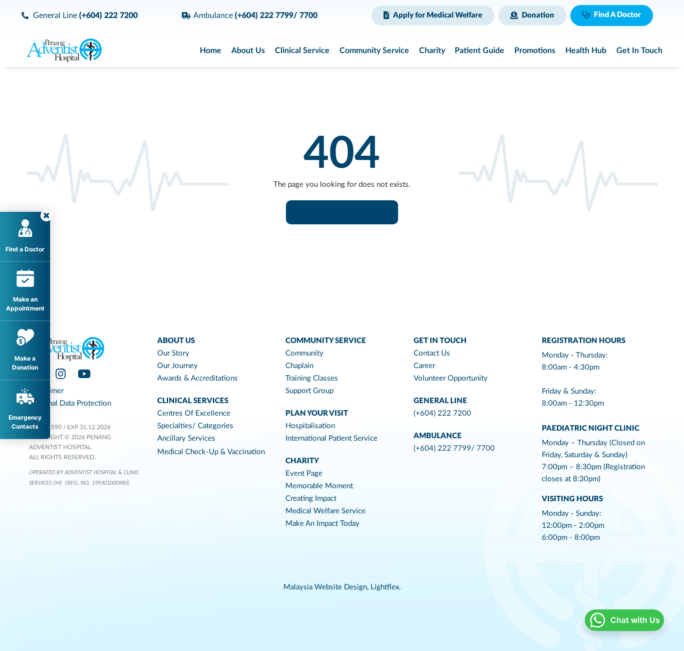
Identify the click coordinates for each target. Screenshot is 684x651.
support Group (309, 391)
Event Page (303, 473)
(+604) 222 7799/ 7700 (454, 448)
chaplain (299, 366)
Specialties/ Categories (195, 426)
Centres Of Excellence (193, 413)
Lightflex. (386, 587)
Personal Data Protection (70, 403)
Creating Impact (310, 498)
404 (341, 154)
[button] (433, 16)
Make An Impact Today (322, 523)
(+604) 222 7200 (442, 413)
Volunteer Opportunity (451, 378)
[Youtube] (84, 374)
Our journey (177, 366)
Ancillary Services (186, 438)
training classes (311, 378)
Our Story (173, 353)
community (304, 353)
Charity (302, 461)
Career (424, 366)
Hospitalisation (310, 426)
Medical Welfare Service (325, 511)
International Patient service (331, 438)
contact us (432, 353)
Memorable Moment (319, 486)
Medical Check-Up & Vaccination (211, 452)
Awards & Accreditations (197, 378)
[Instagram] (61, 374)
